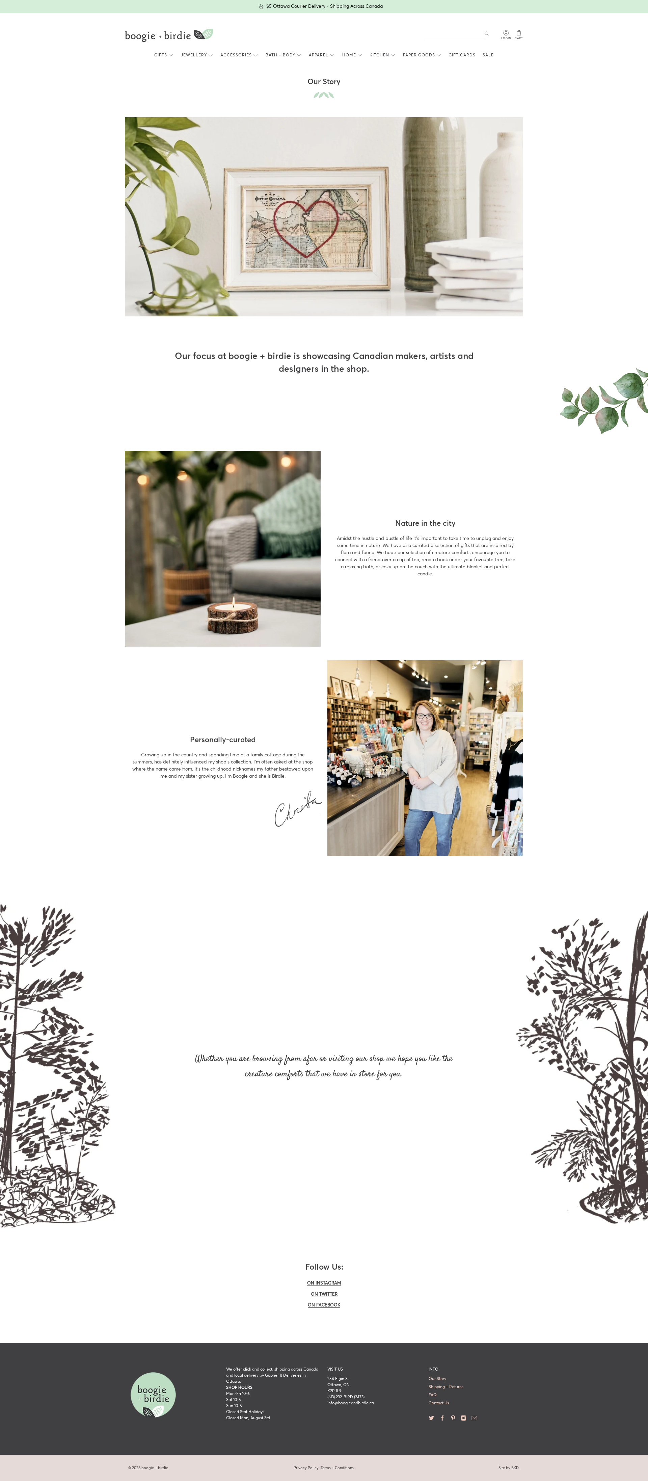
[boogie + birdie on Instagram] (463, 1420)
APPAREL (318, 55)
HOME (349, 55)
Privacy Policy (306, 1468)
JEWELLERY (194, 55)
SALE (488, 55)
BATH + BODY (280, 55)
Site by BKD (508, 1468)
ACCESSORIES (236, 55)
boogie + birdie (154, 1468)
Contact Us (439, 1403)
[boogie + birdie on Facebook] (442, 1420)
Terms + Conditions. (338, 1468)
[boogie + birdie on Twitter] (431, 1420)
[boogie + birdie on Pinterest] (453, 1420)
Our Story (437, 1379)
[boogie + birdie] (169, 35)
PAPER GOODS (419, 55)
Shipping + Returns (446, 1387)
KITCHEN (379, 55)
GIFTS (160, 55)
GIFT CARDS (462, 55)
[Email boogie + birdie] (474, 1420)
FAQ (433, 1395)
